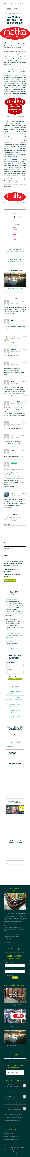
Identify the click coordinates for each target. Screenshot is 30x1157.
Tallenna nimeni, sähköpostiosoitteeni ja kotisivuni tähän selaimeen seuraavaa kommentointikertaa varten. (14, 564)
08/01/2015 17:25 (15, 383)
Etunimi (8, 669)
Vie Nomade (8, 127)
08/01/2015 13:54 (15, 364)
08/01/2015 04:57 (15, 351)
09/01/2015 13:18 (15, 437)
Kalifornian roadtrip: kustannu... (12, 1136)
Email (15, 239)
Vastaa (24, 301)
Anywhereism (10, 637)
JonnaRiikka (15, 463)
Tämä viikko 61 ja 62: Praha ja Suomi (15, 251)
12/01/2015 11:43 (15, 495)
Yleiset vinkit (10, 13)
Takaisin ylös (14, 1153)
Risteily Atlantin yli (8, 1133)
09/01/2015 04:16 (15, 424)
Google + (15, 234)
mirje (12, 493)
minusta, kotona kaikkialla (16, 633)
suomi (10, 217)
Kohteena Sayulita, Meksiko (14, 1109)
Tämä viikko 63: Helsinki (15, 260)
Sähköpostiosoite (8, 549)
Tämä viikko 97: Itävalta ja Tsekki (13, 1087)
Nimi (5, 542)
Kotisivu (6, 555)
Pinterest (15, 232)
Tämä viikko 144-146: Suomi (15, 288)
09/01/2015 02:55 (15, 403)
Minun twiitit (9, 746)
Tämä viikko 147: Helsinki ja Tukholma (15, 1005)
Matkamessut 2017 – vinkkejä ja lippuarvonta (15, 1025)
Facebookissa (15, 753)
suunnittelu (18, 217)
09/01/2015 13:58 (15, 452)
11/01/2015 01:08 (15, 465)
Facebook (15, 227)
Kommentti (7, 524)
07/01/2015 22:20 (15, 338)
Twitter (15, 229)
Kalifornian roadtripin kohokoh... (12, 1139)
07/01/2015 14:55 (15, 322)
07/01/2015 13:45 (15, 303)
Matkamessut (22, 58)
